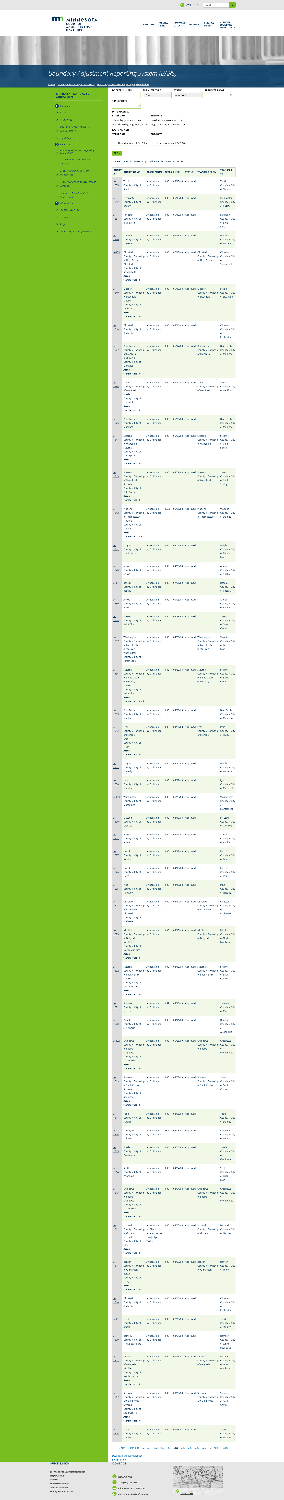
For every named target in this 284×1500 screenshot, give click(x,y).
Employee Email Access (61, 1491)
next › (217, 1447)
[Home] (74, 24)
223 (163, 1447)
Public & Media (208, 24)
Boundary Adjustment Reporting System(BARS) (123, 84)
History (64, 217)
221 (149, 1447)
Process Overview (70, 209)
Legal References (69, 138)
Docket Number (122, 90)
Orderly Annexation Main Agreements (74, 172)
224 (169, 1447)
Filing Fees (66, 119)
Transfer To (120, 100)
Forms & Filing (162, 24)
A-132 (116, 1040)
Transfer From (214, 90)
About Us (148, 23)
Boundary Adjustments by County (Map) (75, 195)
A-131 (116, 1319)
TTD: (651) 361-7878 (127, 1482)
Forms (63, 112)
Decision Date (121, 130)
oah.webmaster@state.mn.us (133, 1494)
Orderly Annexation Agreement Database (78, 183)
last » (225, 1447)
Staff (62, 224)
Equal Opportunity (59, 1483)
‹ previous (133, 1447)
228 (197, 1447)
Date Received (120, 111)
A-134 (116, 582)
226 (183, 1447)
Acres (168, 172)
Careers (54, 1479)
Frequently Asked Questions (76, 231)
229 (204, 1447)
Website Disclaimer (59, 1487)
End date (156, 115)
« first (122, 1447)
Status (178, 90)
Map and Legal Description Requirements (75, 128)
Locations (186, 1493)
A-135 (116, 252)
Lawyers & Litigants (179, 24)
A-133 (116, 797)
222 (156, 1447)
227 (190, 1447)
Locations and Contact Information (67, 1471)
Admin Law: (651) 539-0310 (131, 1488)
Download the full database (127, 1455)
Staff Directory (57, 1475)
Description (154, 172)
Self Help (193, 23)
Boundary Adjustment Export (77, 161)
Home (51, 84)
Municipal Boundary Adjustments (226, 25)
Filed (176, 172)
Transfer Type (152, 90)
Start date (119, 115)
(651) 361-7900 (193, 4)
